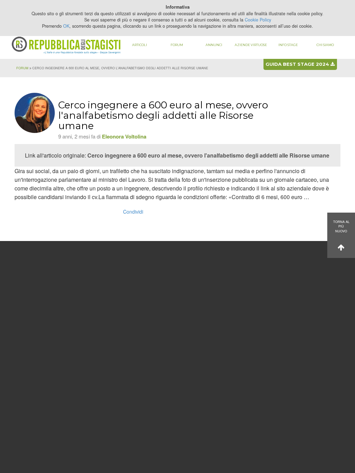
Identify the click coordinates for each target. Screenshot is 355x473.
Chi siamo (325, 45)
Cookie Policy (258, 20)
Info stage (288, 45)
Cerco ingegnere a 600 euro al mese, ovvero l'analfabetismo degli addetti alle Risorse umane (208, 155)
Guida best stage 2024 (298, 64)
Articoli (139, 45)
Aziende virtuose (251, 45)
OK (66, 26)
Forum (177, 45)
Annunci (214, 45)
